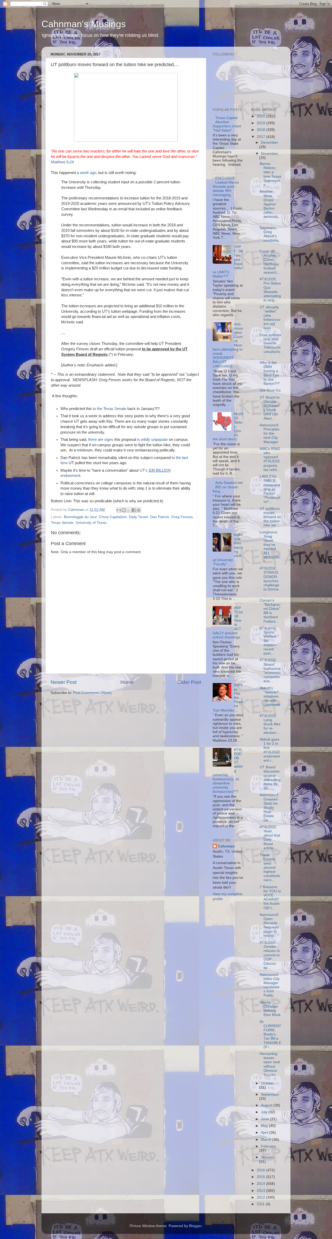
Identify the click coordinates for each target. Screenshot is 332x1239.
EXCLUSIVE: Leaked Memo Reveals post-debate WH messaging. (226, 186)
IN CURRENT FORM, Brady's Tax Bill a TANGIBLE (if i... (270, 1034)
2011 (261, 1204)
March (266, 1139)
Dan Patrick (159, 517)
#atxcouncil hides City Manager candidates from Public (270, 985)
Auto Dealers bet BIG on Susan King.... (228, 487)
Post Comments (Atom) (92, 693)
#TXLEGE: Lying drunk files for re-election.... (270, 724)
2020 (261, 116)
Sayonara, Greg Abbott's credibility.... (270, 236)
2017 (261, 137)
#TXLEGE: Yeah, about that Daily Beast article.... (270, 837)
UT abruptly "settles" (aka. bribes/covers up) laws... (270, 317)
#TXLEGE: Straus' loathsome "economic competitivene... (270, 670)
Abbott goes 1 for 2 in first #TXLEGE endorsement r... (270, 749)
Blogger (195, 1226)
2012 (261, 1197)
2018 (261, 130)
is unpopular (152, 439)
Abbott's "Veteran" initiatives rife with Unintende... (270, 698)
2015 (261, 1177)
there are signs (100, 439)
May (265, 1126)
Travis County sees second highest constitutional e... (270, 867)
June (265, 1119)
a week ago (86, 173)
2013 (261, 1191)
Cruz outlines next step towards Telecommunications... (270, 345)
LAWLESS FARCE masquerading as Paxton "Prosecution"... (270, 489)
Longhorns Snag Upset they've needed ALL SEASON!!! (270, 546)
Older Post (189, 682)
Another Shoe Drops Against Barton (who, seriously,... (270, 206)
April (265, 1132)
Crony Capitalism (113, 517)
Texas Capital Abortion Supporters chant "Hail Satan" (227, 124)
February (268, 1146)
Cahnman (226, 846)
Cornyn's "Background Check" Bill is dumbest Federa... (270, 610)
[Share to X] (128, 510)
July (264, 1112)
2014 (261, 1184)
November (269, 154)
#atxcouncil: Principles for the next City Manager (269, 433)
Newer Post (64, 682)
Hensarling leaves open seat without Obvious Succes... (270, 1064)
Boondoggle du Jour (80, 517)
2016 (261, 1170)
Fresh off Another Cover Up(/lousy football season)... (270, 261)
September (270, 1094)
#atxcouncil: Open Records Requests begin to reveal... (269, 925)
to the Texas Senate (109, 409)
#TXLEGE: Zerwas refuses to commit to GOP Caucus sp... (270, 955)
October (267, 1083)
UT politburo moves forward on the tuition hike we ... (270, 517)
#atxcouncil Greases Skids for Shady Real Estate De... (269, 807)
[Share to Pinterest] (138, 510)
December (269, 142)
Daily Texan (138, 517)
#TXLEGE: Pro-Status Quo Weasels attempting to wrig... (270, 289)
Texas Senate (62, 523)
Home (127, 682)
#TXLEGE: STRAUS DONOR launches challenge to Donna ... (269, 580)
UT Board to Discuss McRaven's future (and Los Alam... (270, 407)
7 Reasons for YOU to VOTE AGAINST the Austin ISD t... (270, 897)
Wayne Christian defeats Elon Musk (270, 1008)
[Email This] (118, 510)
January (267, 1157)
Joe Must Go (270, 390)
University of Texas (91, 523)
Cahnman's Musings (84, 24)
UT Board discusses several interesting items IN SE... (270, 777)
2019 (261, 123)
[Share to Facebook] (133, 510)
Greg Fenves (182, 517)
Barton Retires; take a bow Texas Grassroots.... (270, 174)
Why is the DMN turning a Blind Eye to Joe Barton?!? (270, 373)
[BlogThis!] (123, 510)
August (267, 1105)
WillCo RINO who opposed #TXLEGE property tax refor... (270, 459)
